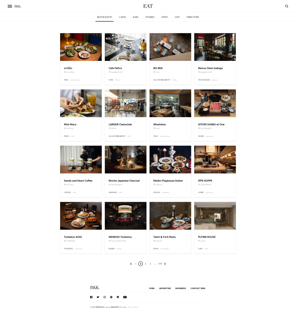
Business (180, 288)
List (177, 17)
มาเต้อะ (68, 68)
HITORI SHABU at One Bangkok (211, 126)
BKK (17, 6)
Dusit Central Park (118, 241)
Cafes (122, 17)
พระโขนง (69, 128)
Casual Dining (165, 136)
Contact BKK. (198, 288)
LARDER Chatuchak (120, 124)
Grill (120, 192)
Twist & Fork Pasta (164, 237)
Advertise (165, 288)
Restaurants (104, 17)
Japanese (209, 136)
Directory (193, 17)
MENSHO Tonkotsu (120, 237)
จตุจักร (113, 128)
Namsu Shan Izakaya (210, 68)
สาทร (157, 72)
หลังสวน (158, 185)
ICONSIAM (70, 241)
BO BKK (158, 68)
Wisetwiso (159, 124)
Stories (149, 17)
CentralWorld (205, 185)
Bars (135, 17)
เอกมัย (202, 241)
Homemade (165, 249)
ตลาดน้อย (70, 72)
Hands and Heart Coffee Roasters (78, 183)
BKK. (94, 288)
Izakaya (215, 80)
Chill (72, 136)
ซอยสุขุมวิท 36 (117, 72)
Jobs (152, 288)
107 (160, 263)
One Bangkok (206, 128)
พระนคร (158, 241)
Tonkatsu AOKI (73, 237)
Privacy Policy (133, 307)
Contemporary (75, 80)
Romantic (165, 192)
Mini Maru (70, 124)
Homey (117, 80)
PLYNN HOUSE (207, 237)
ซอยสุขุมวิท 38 (206, 72)
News (164, 17)
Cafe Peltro (115, 68)
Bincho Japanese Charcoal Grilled (124, 183)
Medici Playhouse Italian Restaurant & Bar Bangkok (169, 183)
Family (174, 80)
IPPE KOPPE (205, 181)
